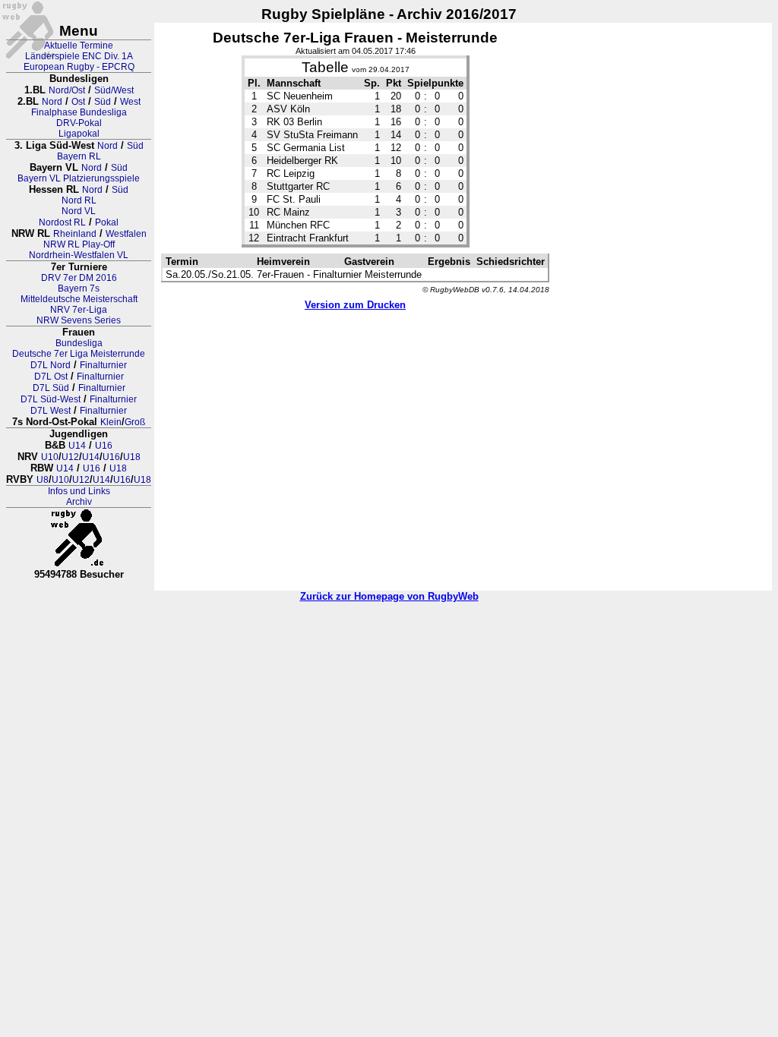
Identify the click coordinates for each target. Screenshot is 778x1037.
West (130, 101)
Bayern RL (79, 156)
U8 (42, 479)
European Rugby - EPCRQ (79, 66)
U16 (103, 445)
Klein (111, 422)
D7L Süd (51, 388)
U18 (132, 457)
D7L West (50, 410)
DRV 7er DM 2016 (79, 278)
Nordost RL (62, 222)
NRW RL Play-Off (79, 244)
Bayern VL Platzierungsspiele (78, 178)
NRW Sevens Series (78, 320)
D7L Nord (50, 365)
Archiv (79, 501)
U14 (77, 445)
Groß (135, 422)
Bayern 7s (79, 288)
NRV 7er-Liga (78, 309)
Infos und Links (79, 491)
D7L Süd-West (51, 399)
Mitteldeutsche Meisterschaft (79, 299)
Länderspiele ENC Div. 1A (79, 56)
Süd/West (114, 90)
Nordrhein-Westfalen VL (78, 255)
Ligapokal (79, 133)
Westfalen (126, 234)
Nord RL (79, 200)
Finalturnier (103, 365)
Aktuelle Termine (78, 45)
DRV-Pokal (79, 123)
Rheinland (74, 234)
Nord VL (79, 211)
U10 (50, 457)
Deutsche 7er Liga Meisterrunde (78, 353)
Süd (102, 101)
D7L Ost (51, 376)
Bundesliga (79, 343)
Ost (78, 101)
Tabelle (325, 67)
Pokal (107, 222)
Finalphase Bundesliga (79, 112)
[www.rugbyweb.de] (79, 538)
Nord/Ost (67, 90)
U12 (70, 457)
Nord (52, 101)
